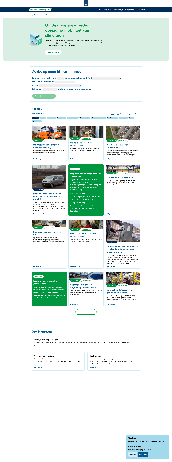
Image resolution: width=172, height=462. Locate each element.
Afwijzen (133, 454)
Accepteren (143, 454)
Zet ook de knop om (39, 15)
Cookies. (148, 450)
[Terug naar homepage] (40, 9)
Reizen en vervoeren (66, 15)
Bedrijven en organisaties (52, 15)
